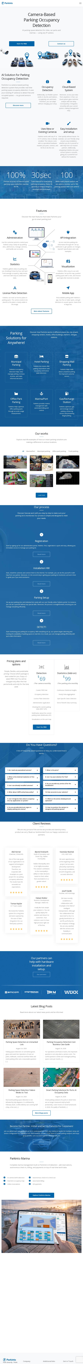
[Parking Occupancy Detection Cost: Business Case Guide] (61, 1029)
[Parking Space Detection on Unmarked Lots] (22, 1029)
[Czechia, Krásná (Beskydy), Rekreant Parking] (67, 478)
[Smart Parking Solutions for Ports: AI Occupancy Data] (61, 1077)
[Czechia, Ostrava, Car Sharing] (41, 480)
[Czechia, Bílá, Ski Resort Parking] (67, 462)
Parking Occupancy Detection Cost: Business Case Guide (61, 1043)
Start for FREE (42, 727)
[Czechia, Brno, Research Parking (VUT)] (15, 462)
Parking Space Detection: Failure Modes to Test (22, 1091)
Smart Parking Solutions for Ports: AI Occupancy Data (61, 1091)
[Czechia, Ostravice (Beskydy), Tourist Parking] (15, 478)
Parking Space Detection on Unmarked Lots (22, 1043)
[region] (26, 1349)
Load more (41, 495)
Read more (41, 554)
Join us (41, 1142)
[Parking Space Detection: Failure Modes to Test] (22, 1077)
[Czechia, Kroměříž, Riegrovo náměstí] (41, 463)
